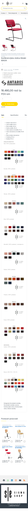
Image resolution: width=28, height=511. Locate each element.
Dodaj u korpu (10, 104)
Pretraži (25, 8)
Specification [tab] (14, 115)
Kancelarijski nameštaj (6, 53)
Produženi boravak (6, 445)
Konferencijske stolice (6, 54)
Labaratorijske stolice (6, 425)
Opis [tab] (2, 115)
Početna (3, 13)
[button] (25, 18)
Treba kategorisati (12, 13)
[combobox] (12, 8)
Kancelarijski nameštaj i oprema (18, 53)
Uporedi (16, 69)
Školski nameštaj (12, 408)
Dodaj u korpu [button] (11, 441)
